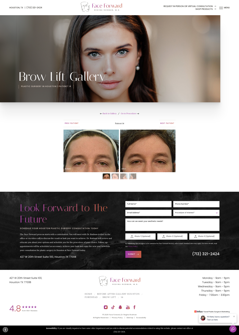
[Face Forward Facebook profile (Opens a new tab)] (134, 307)
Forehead (91, 297)
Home (88, 294)
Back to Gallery (109, 114)
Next (167, 123)
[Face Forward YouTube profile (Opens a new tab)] (128, 307)
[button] (5, 330)
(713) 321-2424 (34, 8)
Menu (227, 8)
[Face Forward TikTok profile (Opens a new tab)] (113, 307)
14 (122, 297)
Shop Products (204, 9)
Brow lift (109, 297)
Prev (72, 123)
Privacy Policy (132, 246)
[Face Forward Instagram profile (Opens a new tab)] (106, 307)
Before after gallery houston (118, 294)
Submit (131, 254)
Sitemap (129, 318)
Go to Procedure (129, 114)
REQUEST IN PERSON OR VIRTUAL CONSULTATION (188, 6)
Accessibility (141, 318)
